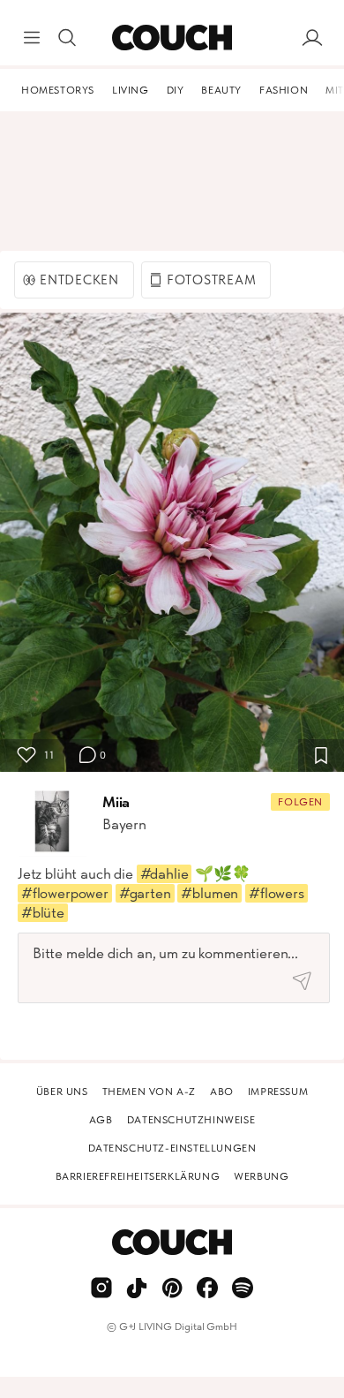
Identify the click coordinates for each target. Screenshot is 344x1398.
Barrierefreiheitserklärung (138, 1176)
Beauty (221, 90)
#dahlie (164, 873)
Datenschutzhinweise (191, 1120)
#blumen (209, 893)
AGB (101, 1120)
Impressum (278, 1091)
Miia (116, 802)
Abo (222, 1091)
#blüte (42, 912)
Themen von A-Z (149, 1091)
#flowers (276, 893)
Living (130, 90)
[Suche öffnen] (67, 38)
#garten (145, 893)
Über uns (62, 1091)
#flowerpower (64, 893)
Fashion (283, 90)
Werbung (261, 1176)
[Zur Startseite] (171, 38)
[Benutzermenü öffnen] (312, 38)
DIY (175, 90)
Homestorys (57, 90)
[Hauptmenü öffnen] (31, 38)
